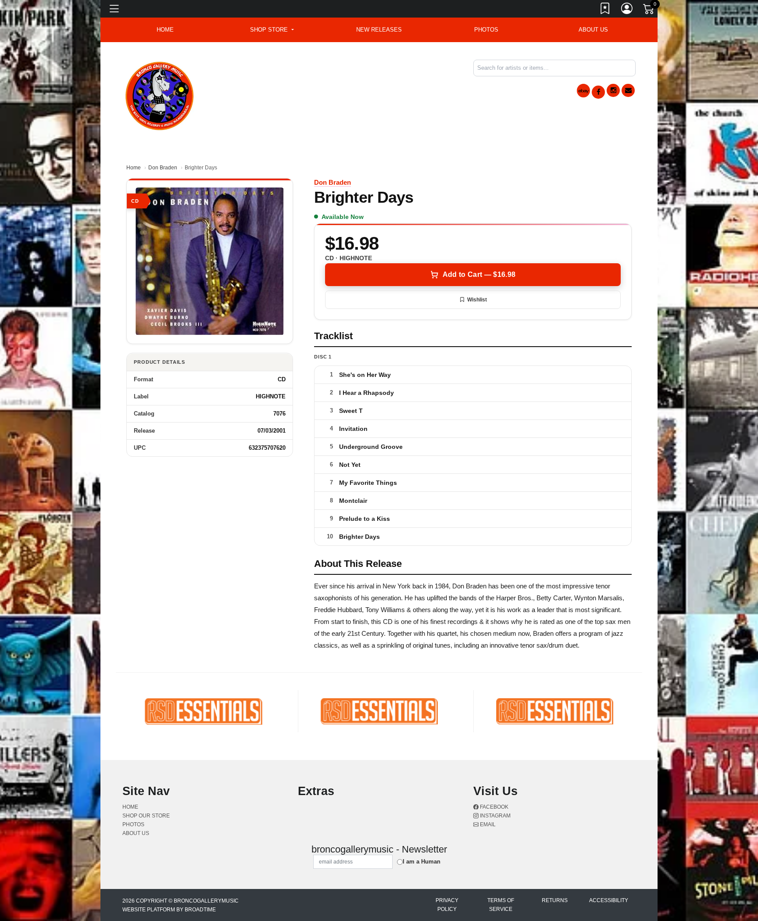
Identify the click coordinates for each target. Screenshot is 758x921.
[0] (649, 10)
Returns (555, 900)
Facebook (493, 807)
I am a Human (421, 861)
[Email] (628, 90)
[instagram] (613, 90)
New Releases (379, 29)
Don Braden (162, 168)
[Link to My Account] (627, 10)
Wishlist (477, 300)
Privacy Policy (447, 904)
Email (487, 824)
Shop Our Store (146, 816)
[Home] (159, 94)
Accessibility (608, 900)
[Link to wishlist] (605, 10)
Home (133, 168)
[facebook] (598, 92)
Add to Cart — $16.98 (479, 274)
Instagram (495, 816)
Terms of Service (500, 904)
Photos (486, 29)
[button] (271, 30)
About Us (593, 29)
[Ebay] (583, 90)
